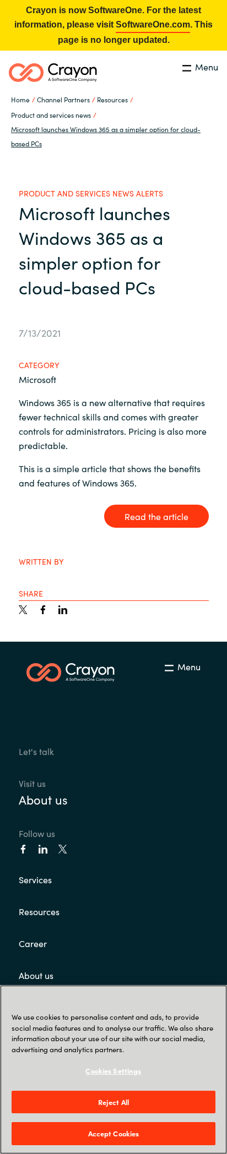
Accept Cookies (113, 1133)
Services (35, 879)
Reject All (113, 1102)
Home (20, 99)
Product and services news (51, 114)
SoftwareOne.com (153, 24)
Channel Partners (63, 99)
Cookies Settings (113, 1070)
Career (33, 943)
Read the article (156, 516)
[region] (113, 1069)
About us (43, 799)
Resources (39, 911)
